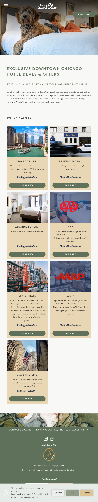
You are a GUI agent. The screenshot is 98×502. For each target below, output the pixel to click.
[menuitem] (21, 430)
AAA (70, 227)
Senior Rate (27, 296)
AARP (70, 296)
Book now (84, 14)
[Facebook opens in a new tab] (46, 438)
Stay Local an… (27, 161)
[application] (49, 493)
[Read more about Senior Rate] (27, 276)
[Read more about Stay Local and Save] (27, 142)
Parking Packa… (70, 161)
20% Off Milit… (27, 375)
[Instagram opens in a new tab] (52, 438)
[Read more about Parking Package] (70, 142)
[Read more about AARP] (70, 276)
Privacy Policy (43, 430)
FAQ (56, 430)
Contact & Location (21, 430)
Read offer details (26, 177)
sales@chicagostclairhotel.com (62, 470)
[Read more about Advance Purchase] (27, 207)
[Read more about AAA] (70, 207)
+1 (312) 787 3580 (34, 470)
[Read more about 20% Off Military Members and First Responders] (27, 355)
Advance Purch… (27, 227)
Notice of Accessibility (74, 430)
